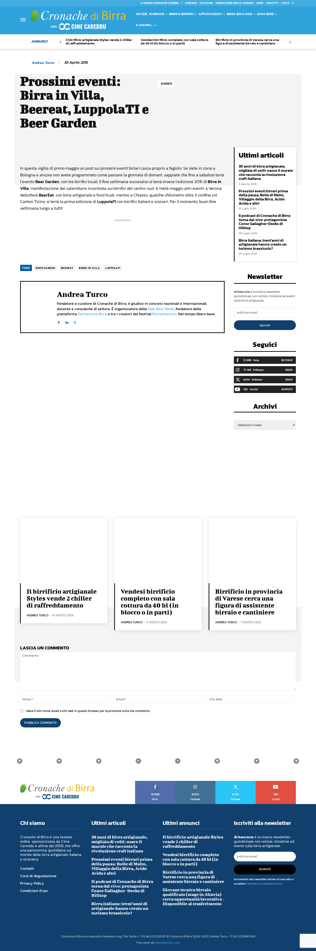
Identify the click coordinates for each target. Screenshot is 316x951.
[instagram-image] (20, 761)
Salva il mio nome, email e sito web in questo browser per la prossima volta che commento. (88, 711)
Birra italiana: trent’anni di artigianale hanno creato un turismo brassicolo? (263, 244)
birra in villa (89, 268)
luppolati (112, 268)
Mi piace (287, 360)
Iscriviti (265, 325)
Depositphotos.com (167, 942)
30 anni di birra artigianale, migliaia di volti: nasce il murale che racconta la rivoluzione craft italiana (266, 172)
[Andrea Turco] (25, 62)
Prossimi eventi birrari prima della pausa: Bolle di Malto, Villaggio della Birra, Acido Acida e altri (263, 197)
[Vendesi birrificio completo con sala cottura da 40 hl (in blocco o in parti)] (157, 550)
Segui (289, 369)
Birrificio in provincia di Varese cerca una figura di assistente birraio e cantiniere (247, 41)
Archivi (265, 408)
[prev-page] (60, 42)
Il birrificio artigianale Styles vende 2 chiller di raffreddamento (99, 41)
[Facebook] (58, 321)
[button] (288, 3)
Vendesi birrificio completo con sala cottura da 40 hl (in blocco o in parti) (174, 41)
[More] (177, 151)
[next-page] (290, 42)
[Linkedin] (66, 321)
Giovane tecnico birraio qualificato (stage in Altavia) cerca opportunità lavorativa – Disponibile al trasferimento (194, 896)
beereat (67, 268)
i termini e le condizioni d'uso (264, 884)
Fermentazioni (164, 314)
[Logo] (78, 19)
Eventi (166, 83)
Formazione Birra (92, 314)
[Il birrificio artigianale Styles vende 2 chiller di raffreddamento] (63, 550)
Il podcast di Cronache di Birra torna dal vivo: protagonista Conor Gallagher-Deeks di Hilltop (264, 222)
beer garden (45, 268)
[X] (75, 321)
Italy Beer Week (161, 309)
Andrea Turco (42, 62)
